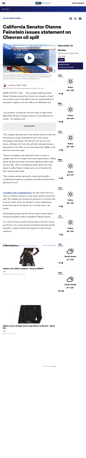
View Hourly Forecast (66, 67)
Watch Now (77, 3)
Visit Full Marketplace (49, 245)
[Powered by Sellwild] (53, 366)
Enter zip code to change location (68, 53)
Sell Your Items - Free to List (28, 246)
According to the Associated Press (17, 192)
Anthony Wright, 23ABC (18, 85)
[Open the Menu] (3, 3)
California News (12, 18)
